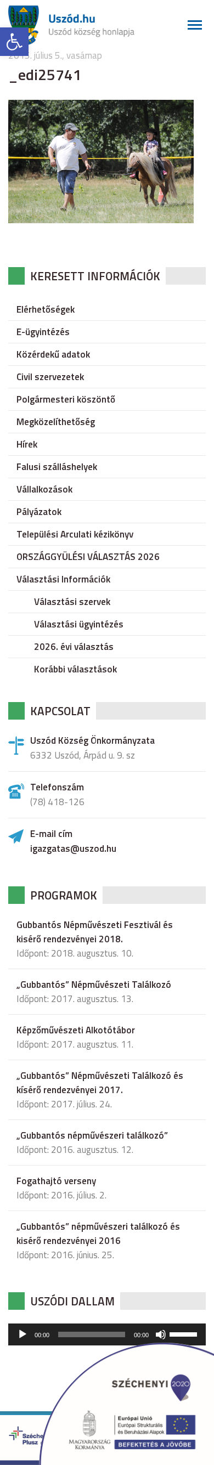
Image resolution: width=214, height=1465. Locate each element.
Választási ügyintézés (78, 624)
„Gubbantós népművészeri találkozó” (92, 1135)
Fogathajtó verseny (56, 1181)
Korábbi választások (75, 669)
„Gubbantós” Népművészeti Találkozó (93, 984)
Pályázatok (38, 512)
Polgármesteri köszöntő (65, 399)
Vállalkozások (44, 489)
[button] (14, 41)
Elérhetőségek (45, 309)
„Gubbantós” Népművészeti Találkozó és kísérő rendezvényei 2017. (99, 1082)
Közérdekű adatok (53, 354)
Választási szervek (72, 602)
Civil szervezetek (50, 377)
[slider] (185, 1333)
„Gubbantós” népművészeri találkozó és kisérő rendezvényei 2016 (98, 1233)
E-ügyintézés (43, 332)
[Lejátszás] (22, 1334)
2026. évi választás (74, 647)
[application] (107, 1334)
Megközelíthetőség (55, 422)
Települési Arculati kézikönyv (74, 534)
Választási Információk (63, 579)
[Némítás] (160, 1334)
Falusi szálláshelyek (56, 467)
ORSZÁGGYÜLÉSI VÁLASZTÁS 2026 (88, 557)
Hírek (26, 444)
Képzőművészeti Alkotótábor (75, 1030)
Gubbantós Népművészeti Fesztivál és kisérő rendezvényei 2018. (94, 932)
